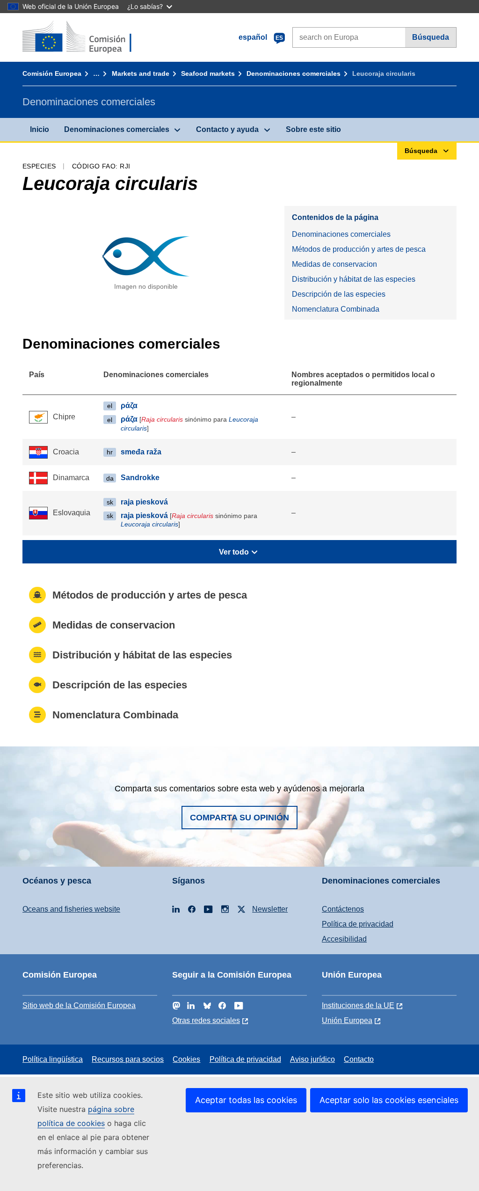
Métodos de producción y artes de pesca (359, 249)
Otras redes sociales (206, 1020)
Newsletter (270, 909)
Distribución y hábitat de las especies (353, 279)
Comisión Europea (51, 73)
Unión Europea (347, 1020)
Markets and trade (140, 73)
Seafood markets (208, 73)
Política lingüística (52, 1059)
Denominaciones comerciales (294, 73)
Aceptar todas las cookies (246, 1100)
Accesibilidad (344, 939)
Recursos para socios (128, 1059)
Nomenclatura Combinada (335, 309)
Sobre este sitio (313, 129)
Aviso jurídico (312, 1059)
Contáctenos (343, 909)
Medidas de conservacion (334, 264)
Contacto (359, 1059)
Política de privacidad (357, 924)
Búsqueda (430, 37)
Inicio (39, 129)
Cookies (186, 1059)
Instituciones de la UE (358, 1005)
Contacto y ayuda (227, 129)
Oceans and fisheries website (71, 909)
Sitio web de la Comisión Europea (79, 1005)
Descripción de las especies (338, 294)
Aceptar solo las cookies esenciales (388, 1100)
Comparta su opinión (239, 817)
